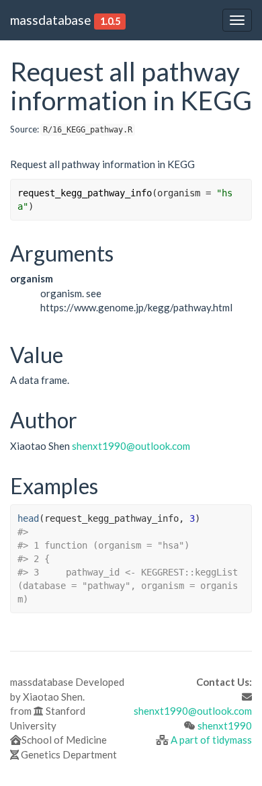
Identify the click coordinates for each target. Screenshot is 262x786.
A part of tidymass (211, 740)
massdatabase (50, 20)
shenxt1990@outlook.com (131, 446)
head (28, 518)
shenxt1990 (225, 725)
